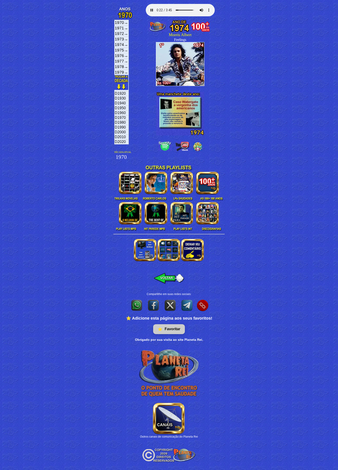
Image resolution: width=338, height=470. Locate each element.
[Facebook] (153, 305)
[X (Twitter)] (170, 305)
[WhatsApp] (137, 305)
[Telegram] (187, 305)
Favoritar (169, 329)
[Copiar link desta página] (202, 305)
